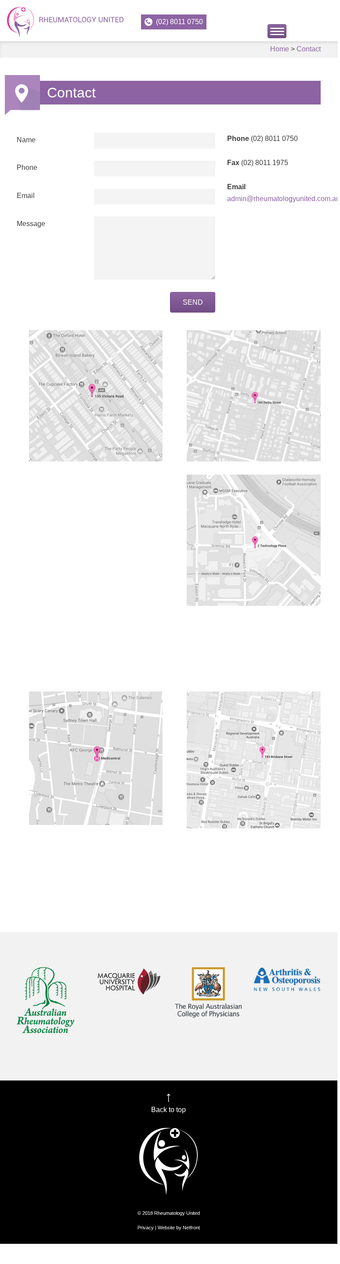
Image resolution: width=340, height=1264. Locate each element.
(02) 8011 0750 (179, 21)
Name (26, 140)
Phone (27, 167)
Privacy (145, 1227)
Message (31, 223)
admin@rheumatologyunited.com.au (283, 198)
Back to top (168, 1109)
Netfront (191, 1227)
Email (26, 195)
